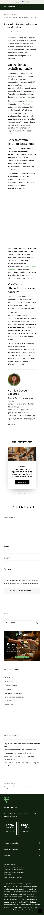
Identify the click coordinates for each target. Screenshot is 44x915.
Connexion (16, 2)
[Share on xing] (30, 507)
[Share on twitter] (13, 507)
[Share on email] (33, 507)
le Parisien (28, 101)
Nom (6, 547)
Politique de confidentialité (13, 877)
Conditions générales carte (13, 869)
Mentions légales (9, 864)
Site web (7, 569)
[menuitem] (16, 2)
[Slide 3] (24, 493)
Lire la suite (22, 482)
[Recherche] (32, 7)
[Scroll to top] (40, 911)
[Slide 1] (19, 493)
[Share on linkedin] (22, 507)
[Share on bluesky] (27, 507)
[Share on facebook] (11, 507)
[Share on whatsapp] (24, 507)
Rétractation (8, 875)
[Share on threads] (16, 507)
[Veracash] (9, 7)
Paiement (13, 15)
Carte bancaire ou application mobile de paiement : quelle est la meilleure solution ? (22, 473)
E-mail (7, 558)
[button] (39, 7)
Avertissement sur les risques (14, 867)
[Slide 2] (22, 493)
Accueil (6, 15)
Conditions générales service (14, 872)
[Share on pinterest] (19, 507)
